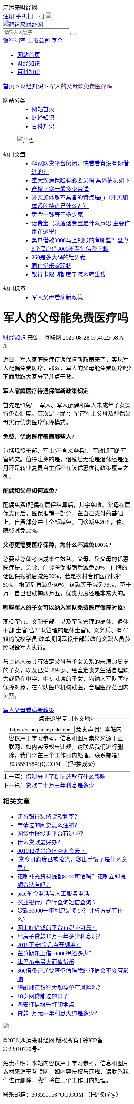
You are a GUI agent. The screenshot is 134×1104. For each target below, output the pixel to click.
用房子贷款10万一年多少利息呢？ (60, 936)
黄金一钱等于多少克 (57, 215)
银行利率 (14, 41)
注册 (8, 16)
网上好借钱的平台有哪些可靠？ (57, 928)
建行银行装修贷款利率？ (48, 817)
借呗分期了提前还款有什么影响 (66, 777)
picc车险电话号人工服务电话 (53, 894)
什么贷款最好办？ (40, 842)
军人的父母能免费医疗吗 (80, 86)
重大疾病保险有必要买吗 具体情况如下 (80, 180)
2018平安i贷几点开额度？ (49, 945)
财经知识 (28, 64)
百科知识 (28, 72)
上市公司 (38, 41)
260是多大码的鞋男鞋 (58, 257)
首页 (8, 86)
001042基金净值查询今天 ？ (52, 851)
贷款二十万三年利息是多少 (60, 785)
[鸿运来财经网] (23, 25)
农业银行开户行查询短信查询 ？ (58, 902)
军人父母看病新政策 (57, 297)
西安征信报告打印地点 (45, 1005)
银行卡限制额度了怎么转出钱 (68, 274)
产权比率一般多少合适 (60, 189)
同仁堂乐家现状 (51, 266)
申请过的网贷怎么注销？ (48, 825)
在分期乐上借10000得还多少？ (55, 953)
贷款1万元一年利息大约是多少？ (58, 1013)
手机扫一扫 (31, 16)
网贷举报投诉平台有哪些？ (51, 834)
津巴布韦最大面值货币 (45, 962)
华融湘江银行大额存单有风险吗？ (60, 988)
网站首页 (28, 55)
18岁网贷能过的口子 (43, 996)
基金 (57, 41)
